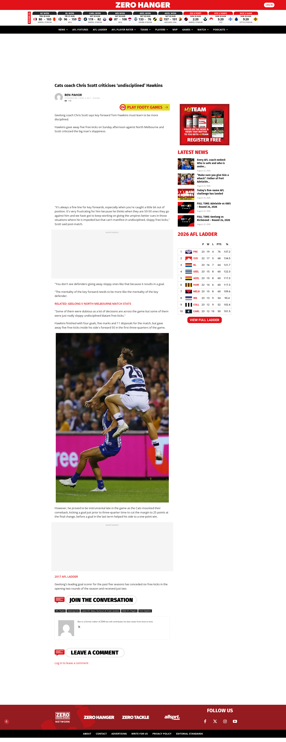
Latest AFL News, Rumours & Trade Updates (100, 611)
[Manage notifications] (6, 721)
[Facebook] (205, 721)
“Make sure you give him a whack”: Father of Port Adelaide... (213, 178)
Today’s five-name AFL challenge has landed (210, 192)
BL (194, 264)
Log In (269, 4)
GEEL (196, 271)
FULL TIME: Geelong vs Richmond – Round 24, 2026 (213, 218)
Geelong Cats (73, 611)
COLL (196, 304)
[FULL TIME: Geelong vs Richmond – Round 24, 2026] (186, 221)
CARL (196, 311)
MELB (196, 291)
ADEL (196, 278)
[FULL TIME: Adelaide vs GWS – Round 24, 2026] (186, 207)
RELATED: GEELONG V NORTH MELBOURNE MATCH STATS (93, 304)
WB (195, 298)
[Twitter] (215, 721)
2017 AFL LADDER (66, 576)
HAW (196, 284)
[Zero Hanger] (143, 5)
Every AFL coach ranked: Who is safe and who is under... (211, 163)
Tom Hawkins (145, 611)
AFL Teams (60, 611)
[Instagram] (225, 721)
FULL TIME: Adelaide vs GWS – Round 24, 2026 (214, 205)
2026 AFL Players (129, 611)
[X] (80, 627)
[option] (44, 18)
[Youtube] (235, 721)
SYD (195, 258)
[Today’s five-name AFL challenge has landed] (186, 194)
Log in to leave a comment (71, 663)
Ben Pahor (73, 95)
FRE (195, 251)
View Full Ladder (204, 320)
